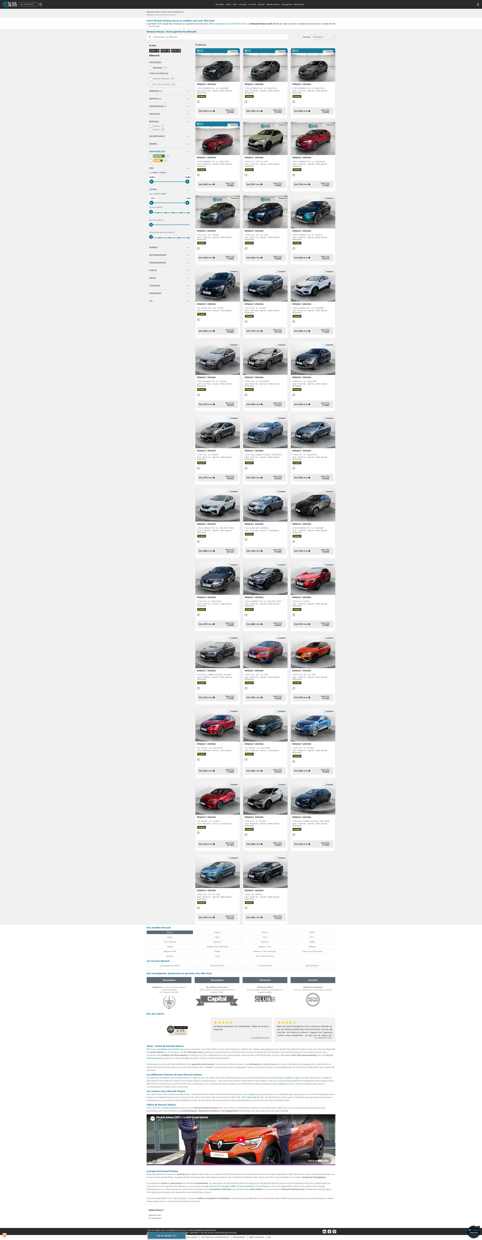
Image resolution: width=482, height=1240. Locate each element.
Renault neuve (170, 15)
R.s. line (304, 1077)
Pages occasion (256, 1237)
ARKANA (174, 51)
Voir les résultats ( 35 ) (166, 1235)
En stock (252, 4)
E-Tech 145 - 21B (237, 1097)
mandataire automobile (168, 1049)
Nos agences (286, 4)
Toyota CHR (286, 1186)
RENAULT (153, 51)
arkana (163, 51)
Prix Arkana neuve (155, 1218)
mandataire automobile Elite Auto (230, 23)
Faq (269, 1237)
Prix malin (220, 4)
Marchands (299, 4)
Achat (228, 4)
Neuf (235, 4)
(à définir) (159, 207)
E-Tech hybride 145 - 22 (256, 1097)
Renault (161, 15)
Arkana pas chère (155, 1215)
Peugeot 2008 (228, 1186)
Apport (156, 220)
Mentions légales (189, 1237)
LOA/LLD (261, 4)
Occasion (243, 4)
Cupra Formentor (246, 1186)
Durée (156, 207)
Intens (297, 1077)
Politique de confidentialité (215, 1237)
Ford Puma (262, 1186)
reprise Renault (270, 1064)
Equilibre (289, 1077)
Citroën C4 (214, 1186)
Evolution (279, 1077)
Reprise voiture (273, 4)
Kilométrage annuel (161, 232)
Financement (239, 1237)
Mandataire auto (152, 15)
